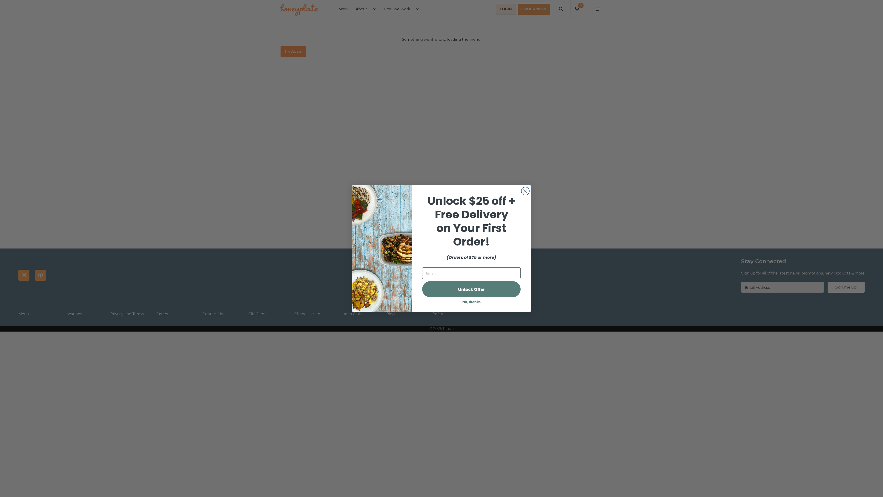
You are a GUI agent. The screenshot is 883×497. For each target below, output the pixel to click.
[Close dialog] (525, 191)
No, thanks (471, 301)
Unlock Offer (471, 289)
